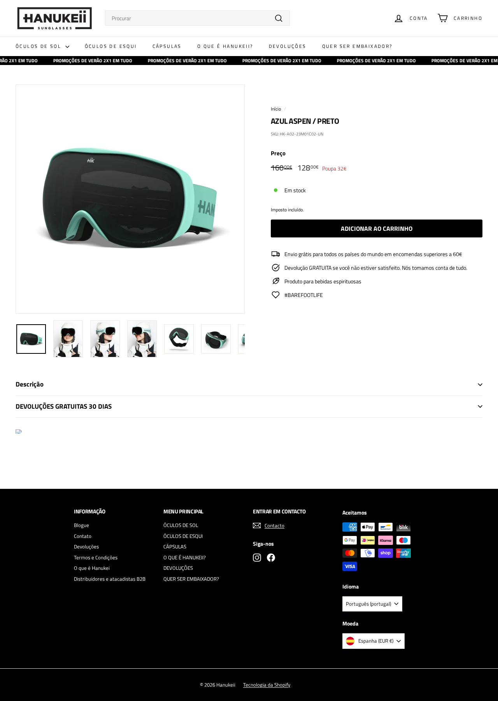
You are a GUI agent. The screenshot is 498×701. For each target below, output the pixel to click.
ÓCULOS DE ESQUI (111, 46)
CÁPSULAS (167, 46)
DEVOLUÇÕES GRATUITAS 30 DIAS (64, 406)
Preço (278, 153)
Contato (82, 536)
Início (276, 108)
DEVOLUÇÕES (288, 46)
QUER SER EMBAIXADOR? (357, 46)
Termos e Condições (95, 557)
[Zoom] (130, 199)
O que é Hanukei (92, 568)
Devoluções (86, 546)
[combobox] (197, 18)
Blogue (81, 525)
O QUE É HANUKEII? (225, 46)
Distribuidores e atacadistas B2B (110, 579)
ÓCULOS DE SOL (39, 46)
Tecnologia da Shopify (266, 685)
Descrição (30, 384)
